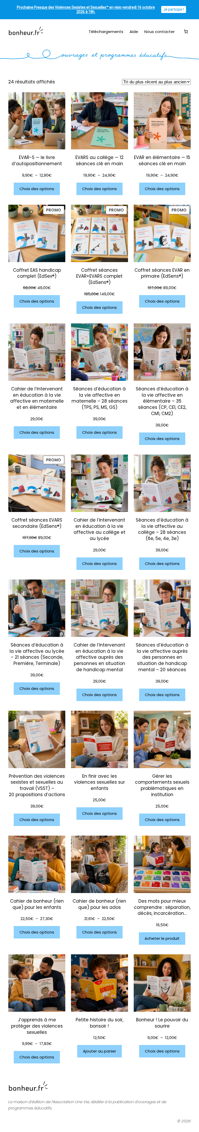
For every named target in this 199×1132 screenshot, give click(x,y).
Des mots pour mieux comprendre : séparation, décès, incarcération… (162, 907)
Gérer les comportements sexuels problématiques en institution (162, 785)
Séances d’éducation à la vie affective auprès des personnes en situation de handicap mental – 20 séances (162, 657)
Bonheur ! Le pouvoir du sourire (162, 1023)
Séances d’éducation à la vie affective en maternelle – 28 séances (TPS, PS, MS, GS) (99, 398)
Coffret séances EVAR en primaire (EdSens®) (162, 273)
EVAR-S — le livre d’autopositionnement (37, 161)
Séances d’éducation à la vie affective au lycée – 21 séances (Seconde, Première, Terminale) (37, 654)
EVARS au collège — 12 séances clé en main (99, 161)
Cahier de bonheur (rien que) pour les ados (99, 904)
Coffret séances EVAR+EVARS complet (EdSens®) (99, 276)
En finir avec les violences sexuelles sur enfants (99, 782)
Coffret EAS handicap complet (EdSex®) (37, 273)
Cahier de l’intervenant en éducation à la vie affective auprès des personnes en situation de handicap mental (99, 657)
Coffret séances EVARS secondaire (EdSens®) (36, 523)
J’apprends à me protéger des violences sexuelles (37, 1026)
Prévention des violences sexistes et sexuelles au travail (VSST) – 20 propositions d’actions (37, 785)
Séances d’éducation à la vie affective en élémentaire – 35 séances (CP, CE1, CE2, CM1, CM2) (162, 401)
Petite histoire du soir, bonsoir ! (99, 1023)
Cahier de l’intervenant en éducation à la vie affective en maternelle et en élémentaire (37, 398)
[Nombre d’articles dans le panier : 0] (186, 32)
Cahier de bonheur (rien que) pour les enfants (37, 904)
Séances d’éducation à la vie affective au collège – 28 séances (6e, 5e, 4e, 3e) (162, 529)
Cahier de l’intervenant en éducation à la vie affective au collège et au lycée (99, 529)
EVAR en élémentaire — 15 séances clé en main (162, 161)
